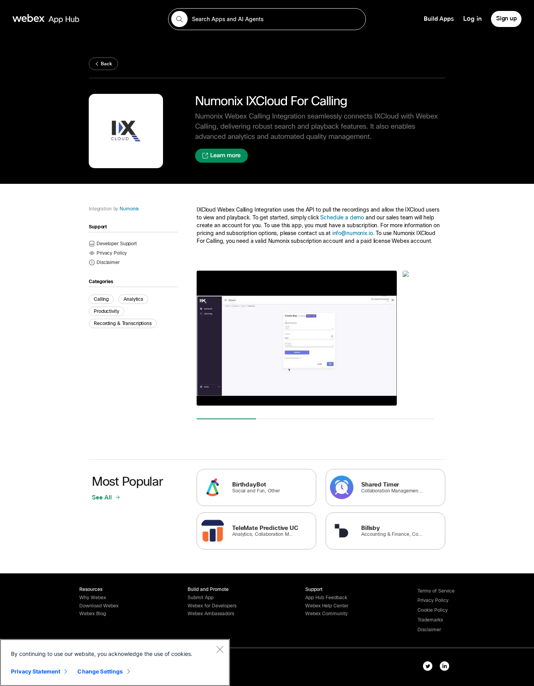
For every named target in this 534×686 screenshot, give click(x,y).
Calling (101, 299)
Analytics (133, 299)
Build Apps (439, 19)
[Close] (220, 649)
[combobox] (267, 19)
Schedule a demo (342, 217)
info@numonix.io (352, 233)
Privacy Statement (35, 671)
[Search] (179, 19)
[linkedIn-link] (444, 666)
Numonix (129, 209)
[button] (108, 262)
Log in (472, 18)
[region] (115, 662)
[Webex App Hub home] (86, 18)
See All (102, 497)
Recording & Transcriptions (123, 323)
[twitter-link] (427, 666)
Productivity (106, 311)
